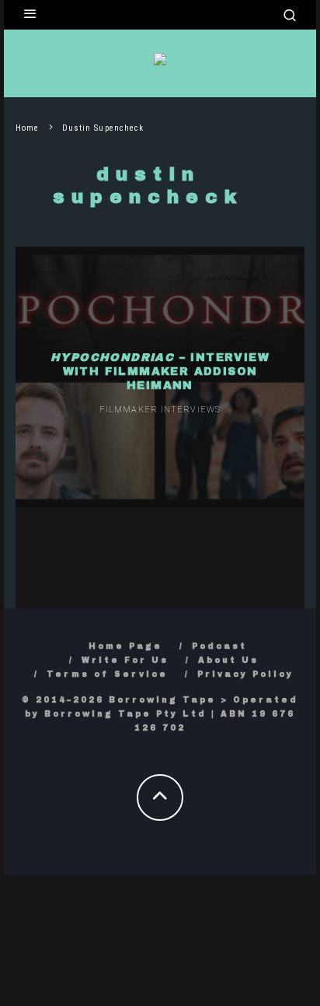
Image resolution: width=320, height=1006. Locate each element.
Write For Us (125, 660)
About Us (228, 660)
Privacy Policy (245, 674)
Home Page (125, 646)
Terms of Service (107, 674)
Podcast (219, 646)
